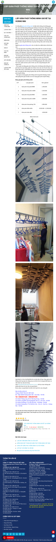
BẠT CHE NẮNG (7, 32)
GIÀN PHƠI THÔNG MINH (7, 25)
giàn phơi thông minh (27, 26)
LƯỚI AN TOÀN (7, 29)
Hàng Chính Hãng (8, 522)
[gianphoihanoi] (20, 534)
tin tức (27, 12)
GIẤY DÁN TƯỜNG (6, 44)
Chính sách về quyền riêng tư (11, 520)
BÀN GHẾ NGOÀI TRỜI (6, 56)
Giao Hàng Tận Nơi (8, 525)
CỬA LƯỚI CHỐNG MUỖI (7, 36)
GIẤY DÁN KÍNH (7, 60)
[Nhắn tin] (53, 532)
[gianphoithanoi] (10, 534)
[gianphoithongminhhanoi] (23, 534)
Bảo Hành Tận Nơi (8, 529)
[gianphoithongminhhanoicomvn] (16, 534)
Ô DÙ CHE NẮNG (6, 51)
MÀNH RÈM (6, 40)
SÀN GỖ (6, 47)
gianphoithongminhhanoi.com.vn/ (29, 384)
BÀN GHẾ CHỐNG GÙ (6, 64)
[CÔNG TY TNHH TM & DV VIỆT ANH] (2, 2)
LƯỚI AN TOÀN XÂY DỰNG (7, 68)
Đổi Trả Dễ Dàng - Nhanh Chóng (11, 527)
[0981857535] (53, 536)
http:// (19, 384)
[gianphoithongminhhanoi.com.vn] (13, 534)
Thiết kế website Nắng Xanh (45, 540)
